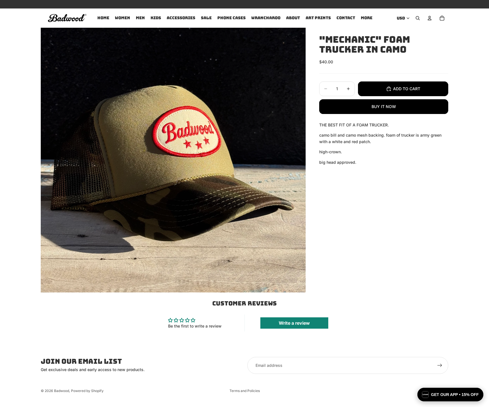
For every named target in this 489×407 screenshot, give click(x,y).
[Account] (429, 18)
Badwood (61, 391)
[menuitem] (366, 18)
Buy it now (384, 106)
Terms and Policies (245, 391)
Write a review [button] (294, 323)
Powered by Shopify (87, 391)
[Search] (417, 18)
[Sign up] (440, 365)
